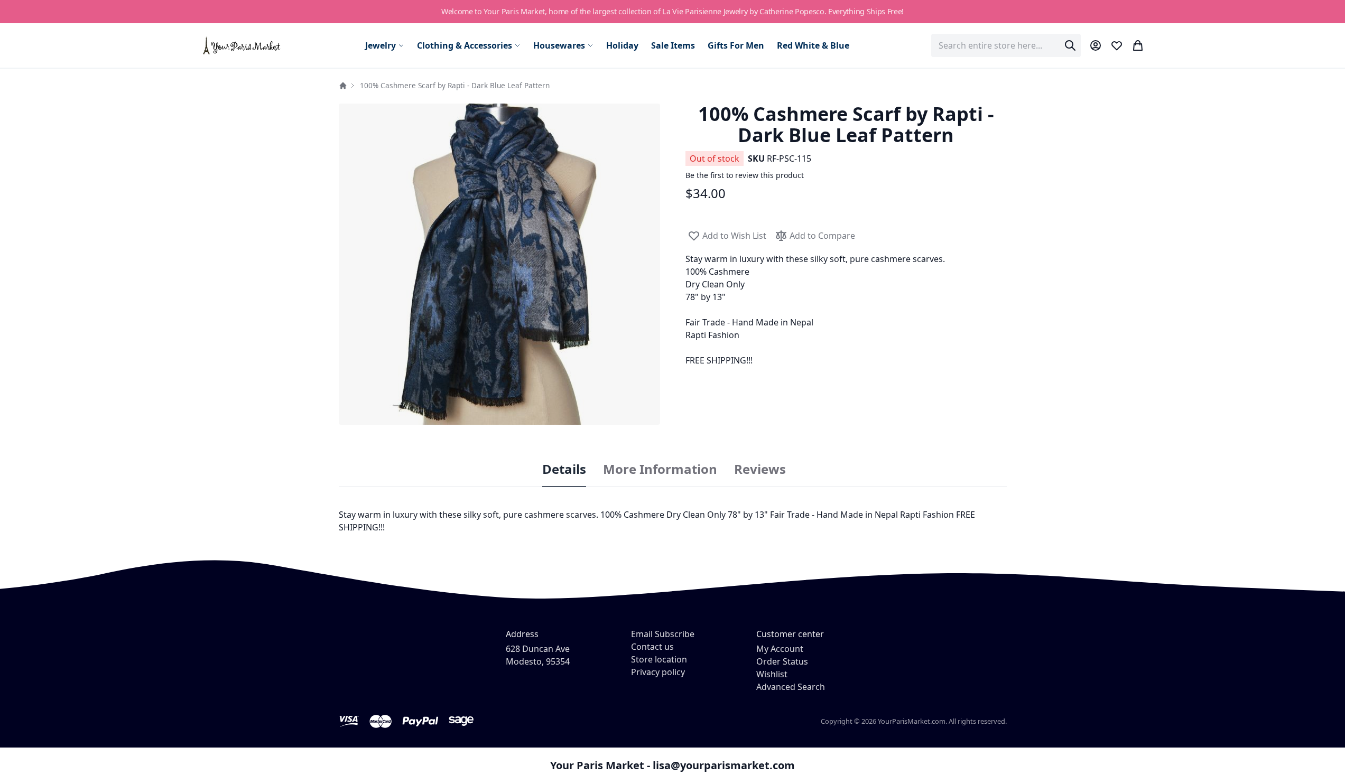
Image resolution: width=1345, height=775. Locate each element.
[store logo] (242, 45)
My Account (779, 649)
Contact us (652, 646)
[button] (499, 264)
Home (343, 85)
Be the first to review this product (744, 175)
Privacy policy (658, 672)
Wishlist (771, 674)
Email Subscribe (662, 634)
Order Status (782, 661)
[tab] (564, 469)
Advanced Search (790, 687)
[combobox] (1006, 45)
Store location (659, 659)
